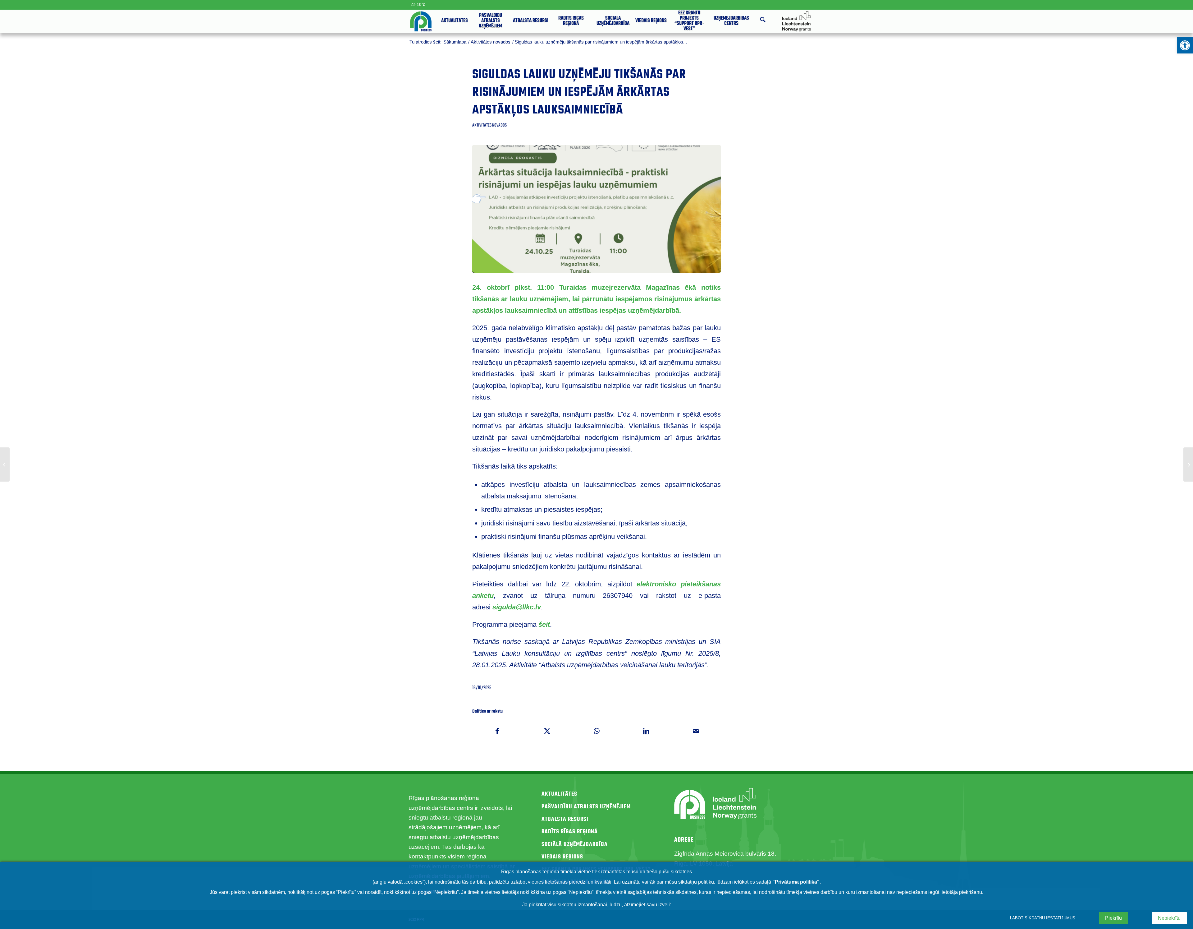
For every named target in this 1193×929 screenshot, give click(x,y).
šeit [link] (544, 624)
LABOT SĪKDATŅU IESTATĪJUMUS (1042, 918)
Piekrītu (1113, 918)
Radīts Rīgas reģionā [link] (570, 831)
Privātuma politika (796, 882)
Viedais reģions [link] (562, 857)
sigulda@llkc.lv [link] (516, 607)
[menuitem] (454, 21)
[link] (1185, 45)
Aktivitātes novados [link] (489, 125)
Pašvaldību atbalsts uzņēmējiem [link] (586, 806)
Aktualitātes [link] (559, 794)
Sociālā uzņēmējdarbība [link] (575, 844)
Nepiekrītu (1169, 918)
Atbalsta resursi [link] (565, 819)
